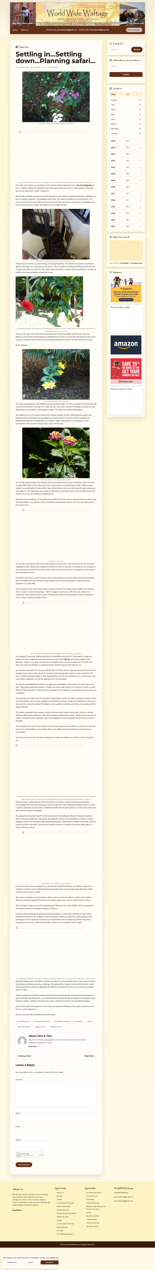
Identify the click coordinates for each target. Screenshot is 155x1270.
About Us (24, 30)
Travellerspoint (137, 263)
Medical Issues (62, 1227)
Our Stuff (60, 1231)
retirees (89, 1021)
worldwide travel (55, 1027)
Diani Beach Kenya (23, 1021)
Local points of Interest (65, 1224)
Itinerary (60, 1220)
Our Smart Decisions (93, 1193)
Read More (33, 1046)
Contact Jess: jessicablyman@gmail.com (61, 30)
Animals (59, 1196)
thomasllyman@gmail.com (123, 1201)
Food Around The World (65, 1203)
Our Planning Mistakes (65, 1234)
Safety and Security (24, 1027)
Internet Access (62, 1217)
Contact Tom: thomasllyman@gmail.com (94, 30)
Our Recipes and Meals (62, 1021)
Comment (20, 1079)
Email (18, 1126)
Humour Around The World (66, 1213)
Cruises (59, 1199)
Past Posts (90, 1199)
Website (18, 1140)
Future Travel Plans (63, 1206)
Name (18, 1113)
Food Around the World (42, 1021)
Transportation (91, 1219)
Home (15, 30)
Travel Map (124, 263)
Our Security (78, 1021)
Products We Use (92, 1203)
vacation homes (40, 1027)
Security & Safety (92, 1216)
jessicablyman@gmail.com (123, 1197)
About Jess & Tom (40, 1035)
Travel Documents (93, 1223)
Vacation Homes (92, 1226)
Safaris (88, 1213)
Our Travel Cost (92, 1196)
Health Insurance (63, 1210)
